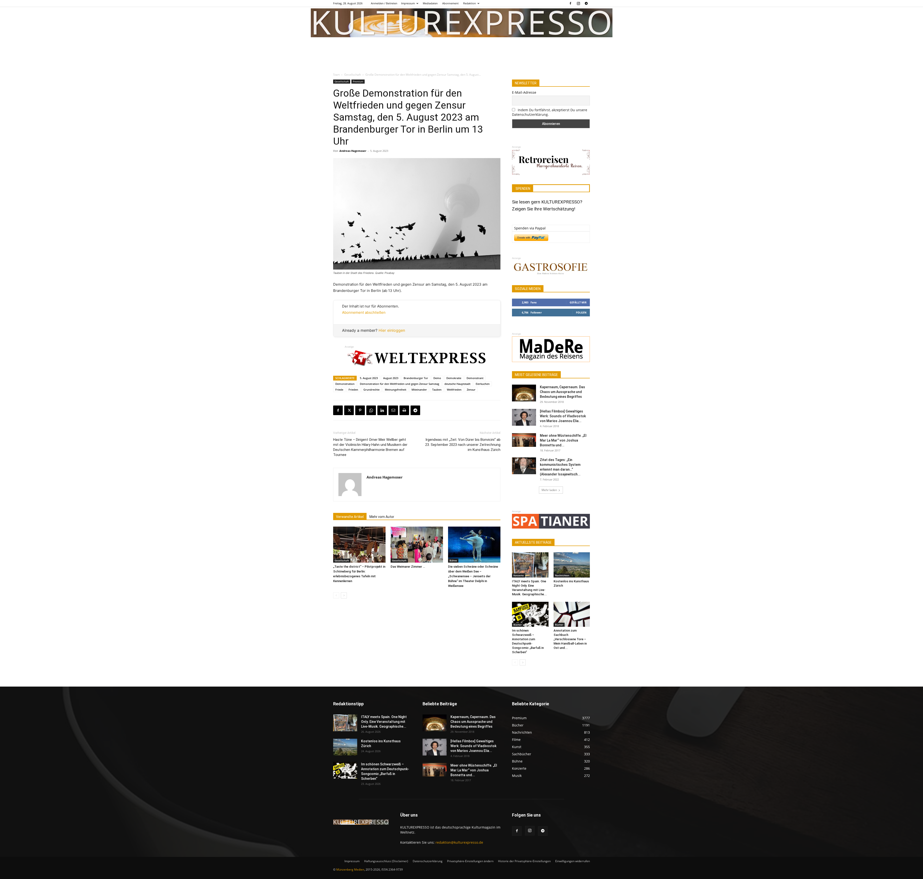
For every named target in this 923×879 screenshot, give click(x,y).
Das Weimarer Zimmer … (408, 566)
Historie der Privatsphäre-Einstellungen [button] (524, 861)
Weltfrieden (454, 389)
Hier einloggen (392, 330)
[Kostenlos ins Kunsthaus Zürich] (572, 564)
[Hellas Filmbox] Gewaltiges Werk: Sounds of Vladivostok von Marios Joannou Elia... (563, 416)
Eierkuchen (483, 384)
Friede (339, 389)
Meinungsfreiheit (395, 389)
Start (336, 75)
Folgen (581, 312)
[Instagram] (578, 3)
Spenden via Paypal (530, 228)
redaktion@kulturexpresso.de (459, 842)
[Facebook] (570, 3)
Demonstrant (475, 378)
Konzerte (518, 575)
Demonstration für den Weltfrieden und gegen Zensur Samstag (399, 384)
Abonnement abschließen (364, 312)
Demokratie (453, 378)
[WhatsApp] (371, 410)
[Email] (393, 410)
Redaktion (469, 3)
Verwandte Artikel (350, 517)
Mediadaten (430, 3)
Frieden (353, 389)
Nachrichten (562, 575)
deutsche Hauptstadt (457, 384)
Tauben (437, 389)
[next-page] (344, 595)
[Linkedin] (382, 410)
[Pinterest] (360, 410)
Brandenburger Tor (416, 378)
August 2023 (390, 378)
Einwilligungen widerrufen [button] (572, 861)
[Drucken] (404, 410)
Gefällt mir (578, 302)
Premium (358, 81)
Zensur (471, 389)
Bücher (517, 624)
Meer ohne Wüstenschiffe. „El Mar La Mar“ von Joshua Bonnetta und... (563, 440)
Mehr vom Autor (381, 517)
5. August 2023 (369, 378)
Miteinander (419, 389)
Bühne (453, 560)
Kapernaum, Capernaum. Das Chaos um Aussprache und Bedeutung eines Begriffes (562, 392)
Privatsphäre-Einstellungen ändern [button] (470, 861)
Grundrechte (371, 389)
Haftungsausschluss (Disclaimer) (386, 861)
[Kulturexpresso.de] (461, 22)
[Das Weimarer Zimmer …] (417, 545)
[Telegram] (586, 3)
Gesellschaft (352, 75)
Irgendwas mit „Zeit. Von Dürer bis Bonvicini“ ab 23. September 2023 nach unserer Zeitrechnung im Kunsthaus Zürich (462, 444)
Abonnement (450, 3)
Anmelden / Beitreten (384, 3)
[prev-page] (336, 595)
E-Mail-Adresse (524, 92)
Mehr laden (549, 490)
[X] (349, 410)
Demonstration (345, 384)
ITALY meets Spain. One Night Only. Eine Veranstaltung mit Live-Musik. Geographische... (384, 721)
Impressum (408, 3)
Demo (437, 378)
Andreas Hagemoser (352, 151)
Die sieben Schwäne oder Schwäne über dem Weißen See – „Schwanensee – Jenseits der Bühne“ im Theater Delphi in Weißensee (473, 576)
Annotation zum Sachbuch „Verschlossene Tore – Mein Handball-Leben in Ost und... (570, 639)
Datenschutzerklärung (428, 861)
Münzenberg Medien (350, 869)
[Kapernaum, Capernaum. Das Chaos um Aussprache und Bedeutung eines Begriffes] (524, 393)
